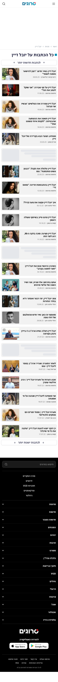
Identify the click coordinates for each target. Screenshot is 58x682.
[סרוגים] (29, 631)
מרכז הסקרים (29, 475)
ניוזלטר (29, 495)
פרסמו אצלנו (45, 659)
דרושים (29, 480)
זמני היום (24, 659)
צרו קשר (33, 659)
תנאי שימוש (13, 659)
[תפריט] (53, 3)
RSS (17, 663)
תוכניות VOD (29, 485)
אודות (24, 663)
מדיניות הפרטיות (35, 663)
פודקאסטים (29, 490)
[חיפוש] (3, 3)
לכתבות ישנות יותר (29, 442)
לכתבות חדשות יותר (29, 62)
